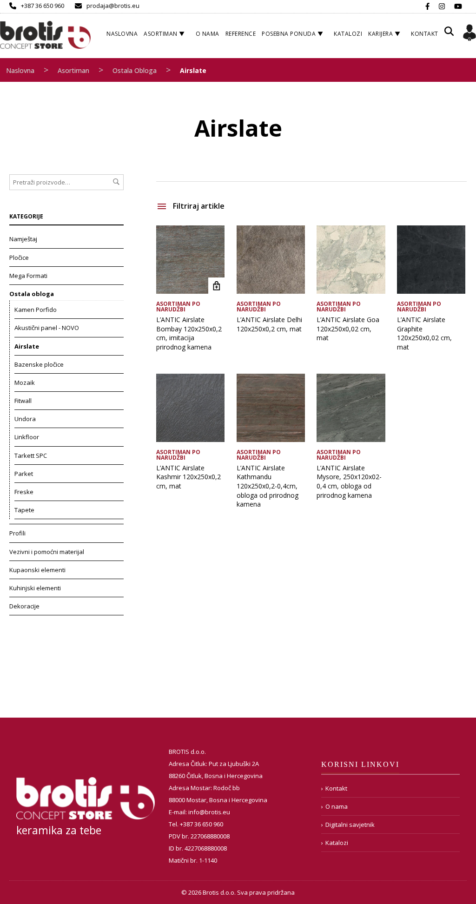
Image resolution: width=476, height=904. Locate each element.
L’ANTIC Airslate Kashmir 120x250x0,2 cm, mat (188, 476)
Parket (23, 473)
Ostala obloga (134, 70)
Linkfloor (26, 437)
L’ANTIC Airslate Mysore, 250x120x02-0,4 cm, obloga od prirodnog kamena (349, 481)
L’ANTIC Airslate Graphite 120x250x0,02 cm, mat (424, 333)
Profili (17, 533)
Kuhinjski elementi (35, 588)
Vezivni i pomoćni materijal (46, 552)
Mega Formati (28, 275)
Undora (25, 419)
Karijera (380, 34)
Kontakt (424, 34)
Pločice (19, 257)
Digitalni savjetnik (350, 824)
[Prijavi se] (469, 34)
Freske (23, 492)
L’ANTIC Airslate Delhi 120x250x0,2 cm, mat (269, 324)
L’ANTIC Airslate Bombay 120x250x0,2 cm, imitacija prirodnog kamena (189, 333)
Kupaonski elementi (37, 570)
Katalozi (348, 34)
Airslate (26, 346)
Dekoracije (24, 606)
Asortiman (161, 34)
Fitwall (23, 400)
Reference (240, 34)
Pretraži (116, 181)
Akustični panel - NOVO (46, 327)
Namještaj (23, 239)
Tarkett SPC (30, 455)
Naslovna (122, 34)
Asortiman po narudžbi (178, 306)
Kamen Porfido (35, 309)
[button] (449, 34)
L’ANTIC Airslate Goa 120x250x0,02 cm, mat (348, 328)
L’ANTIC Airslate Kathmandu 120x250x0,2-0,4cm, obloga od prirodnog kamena (267, 485)
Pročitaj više (216, 285)
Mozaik (24, 382)
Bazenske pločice (39, 364)
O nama (207, 34)
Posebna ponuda (289, 34)
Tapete (24, 510)
